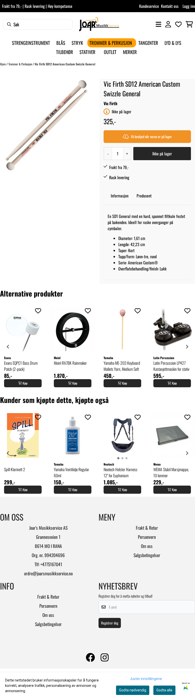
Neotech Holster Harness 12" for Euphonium (120, 472)
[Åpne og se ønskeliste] (178, 24)
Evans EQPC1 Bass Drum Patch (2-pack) (21, 366)
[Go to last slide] (8, 347)
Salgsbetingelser (147, 555)
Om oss (147, 546)
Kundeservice (149, 6)
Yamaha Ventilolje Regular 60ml (71, 472)
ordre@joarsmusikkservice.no (48, 573)
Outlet (110, 51)
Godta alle (164, 690)
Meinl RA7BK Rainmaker (70, 363)
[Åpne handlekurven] (189, 24)
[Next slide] (187, 347)
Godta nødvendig (132, 690)
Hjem (3, 64)
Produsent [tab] (144, 196)
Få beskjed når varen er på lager (151, 136)
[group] (23, 346)
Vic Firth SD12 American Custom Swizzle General (65, 64)
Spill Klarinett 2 (14, 469)
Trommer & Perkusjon (20, 64)
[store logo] (99, 24)
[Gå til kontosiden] (168, 24)
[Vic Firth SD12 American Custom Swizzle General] (46, 125)
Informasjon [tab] (119, 196)
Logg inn (189, 6)
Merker (130, 51)
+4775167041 (51, 564)
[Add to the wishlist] (38, 311)
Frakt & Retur (147, 527)
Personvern (147, 537)
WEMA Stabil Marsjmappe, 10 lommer (171, 472)
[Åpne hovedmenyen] (158, 24)
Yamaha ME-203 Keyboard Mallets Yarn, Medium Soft (122, 366)
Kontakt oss (169, 6)
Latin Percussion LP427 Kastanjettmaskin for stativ (171, 366)
